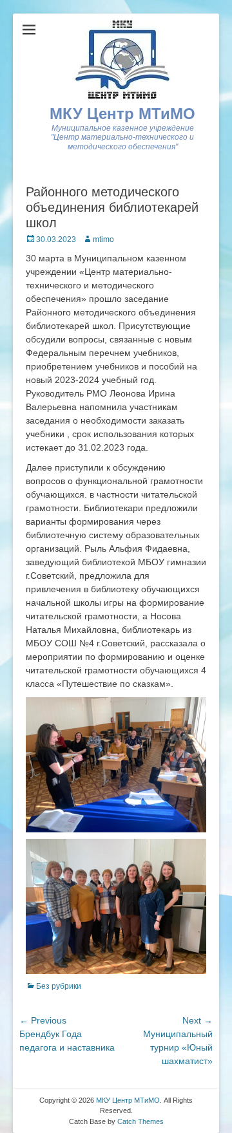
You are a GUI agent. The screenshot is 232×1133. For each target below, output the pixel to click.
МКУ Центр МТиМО (122, 113)
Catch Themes (140, 1121)
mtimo (103, 239)
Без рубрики (58, 986)
